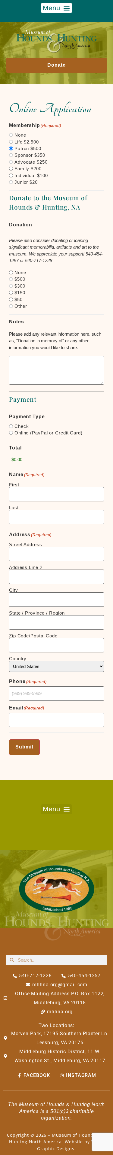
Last (14, 507)
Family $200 (28, 168)
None (20, 135)
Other (20, 306)
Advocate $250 (31, 162)
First (14, 484)
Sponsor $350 (29, 155)
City (13, 590)
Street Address (25, 544)
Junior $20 (26, 182)
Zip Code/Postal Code (33, 635)
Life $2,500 (26, 142)
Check (21, 426)
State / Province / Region (37, 612)
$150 (19, 292)
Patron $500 (27, 148)
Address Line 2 (25, 567)
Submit (24, 746)
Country (18, 658)
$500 (19, 279)
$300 (19, 286)
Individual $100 (31, 175)
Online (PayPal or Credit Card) (48, 433)
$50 (18, 299)
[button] (56, 8)
